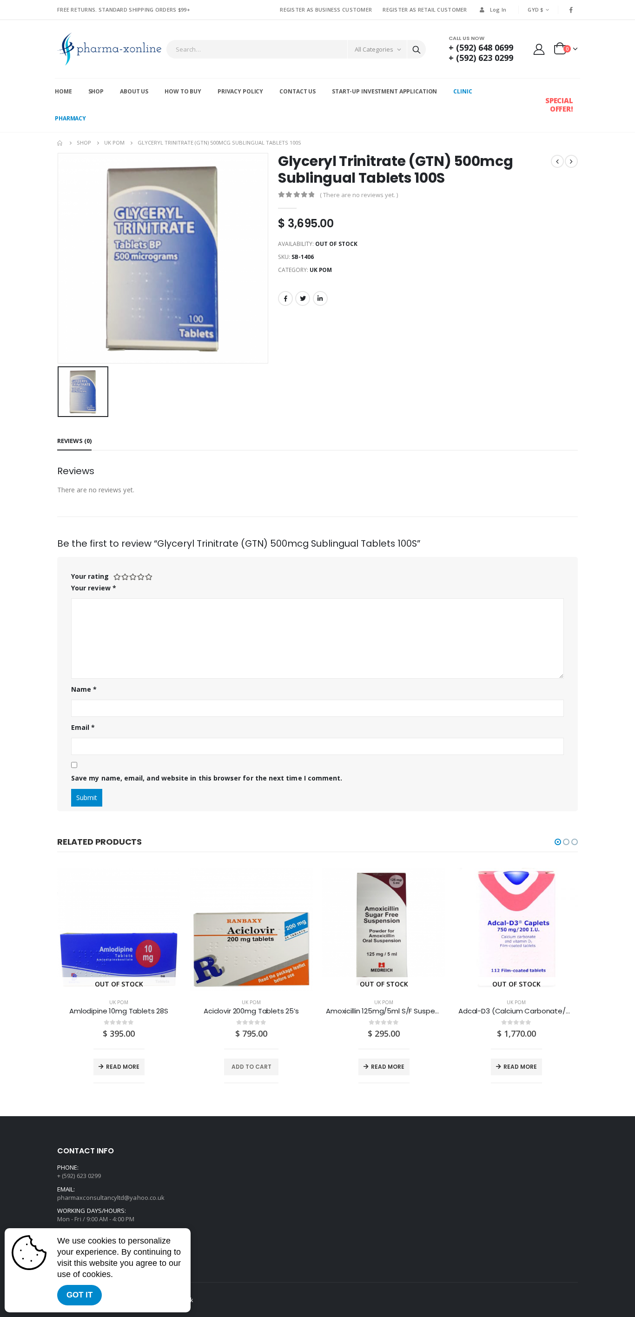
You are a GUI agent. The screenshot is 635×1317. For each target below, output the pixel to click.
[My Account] (539, 49)
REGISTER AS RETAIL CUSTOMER (425, 9)
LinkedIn (320, 298)
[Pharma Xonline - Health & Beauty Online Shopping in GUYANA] (109, 49)
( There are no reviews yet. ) (359, 195)
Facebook (285, 298)
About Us (134, 91)
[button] (558, 841)
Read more (122, 1067)
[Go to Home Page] (60, 142)
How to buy (183, 91)
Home (63, 91)
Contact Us (297, 91)
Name (84, 689)
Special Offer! (559, 104)
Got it (79, 1295)
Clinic (462, 91)
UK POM (321, 270)
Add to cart (251, 1067)
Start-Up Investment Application (384, 91)
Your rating (90, 576)
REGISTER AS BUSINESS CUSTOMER (326, 9)
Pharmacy (70, 118)
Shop (96, 91)
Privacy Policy (240, 91)
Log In (498, 9)
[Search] (416, 49)
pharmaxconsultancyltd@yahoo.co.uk (111, 1197)
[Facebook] (571, 10)
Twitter (302, 298)
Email (83, 727)
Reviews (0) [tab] (74, 441)
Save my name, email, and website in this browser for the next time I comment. (206, 778)
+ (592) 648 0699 (481, 47)
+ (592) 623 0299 (481, 57)
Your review (93, 587)
